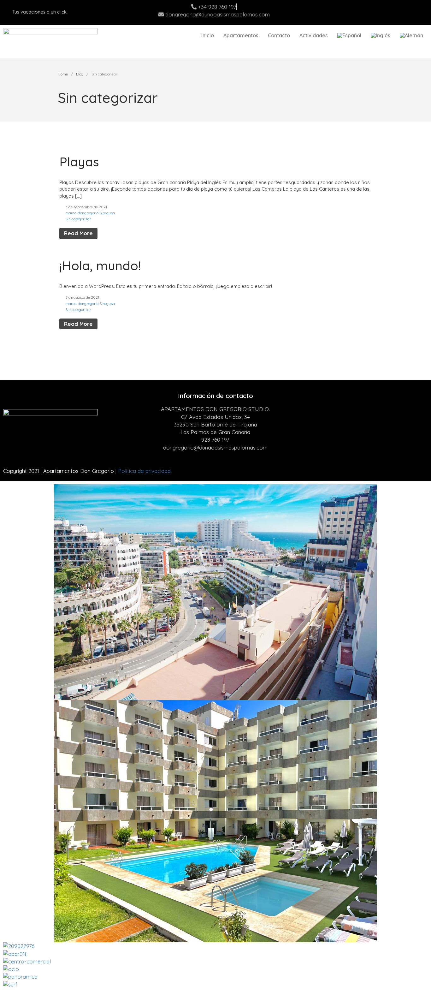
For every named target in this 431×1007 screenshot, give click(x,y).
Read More (78, 233)
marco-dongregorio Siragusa (90, 213)
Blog (79, 74)
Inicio (207, 35)
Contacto (279, 35)
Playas (79, 162)
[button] (215, 992)
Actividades (313, 35)
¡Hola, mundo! (100, 265)
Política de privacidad (144, 471)
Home (63, 74)
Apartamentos (240, 35)
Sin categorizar (78, 219)
